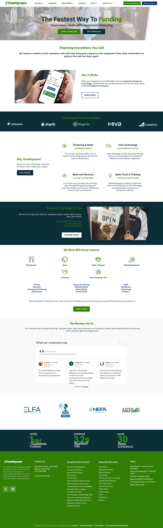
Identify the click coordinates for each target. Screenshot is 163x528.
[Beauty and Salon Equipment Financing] (98, 259)
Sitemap (75, 525)
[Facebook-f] (6, 489)
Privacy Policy (99, 525)
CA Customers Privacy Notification (116, 525)
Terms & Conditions (86, 525)
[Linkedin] (13, 489)
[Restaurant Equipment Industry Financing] (31, 259)
